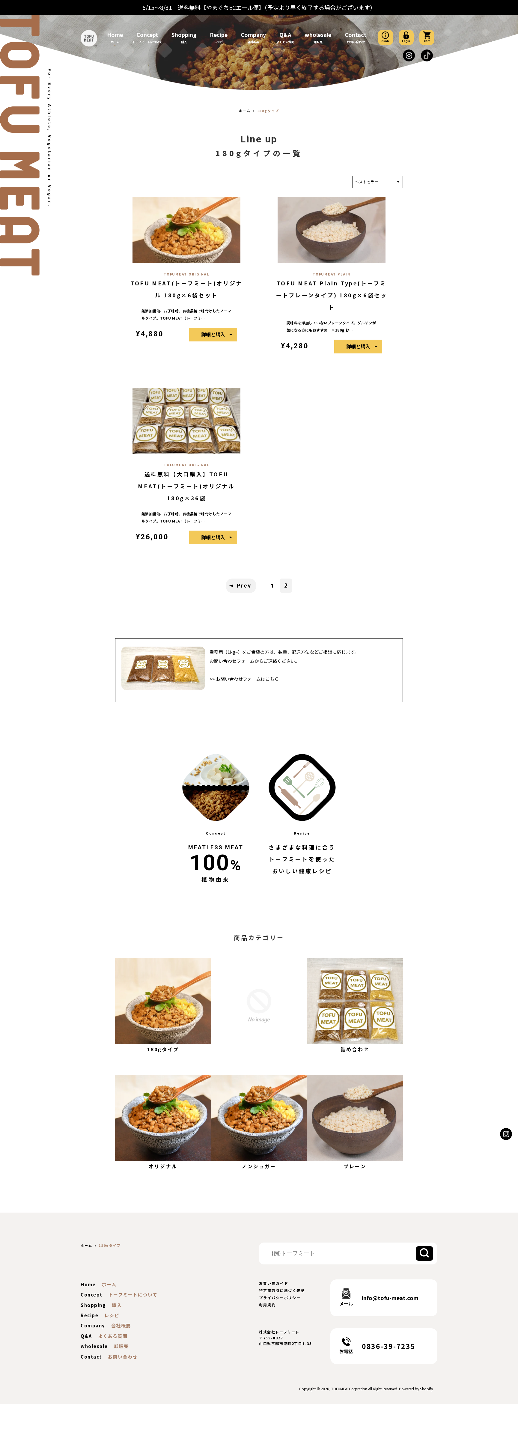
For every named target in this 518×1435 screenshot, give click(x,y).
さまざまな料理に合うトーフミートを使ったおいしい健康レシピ (302, 859)
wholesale (318, 34)
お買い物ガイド (273, 1283)
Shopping (183, 34)
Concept (147, 34)
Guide (385, 41)
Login (406, 41)
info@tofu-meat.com (390, 1298)
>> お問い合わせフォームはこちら (244, 679)
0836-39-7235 (388, 1346)
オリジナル (163, 1166)
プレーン (355, 1166)
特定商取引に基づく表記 (282, 1290)
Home (115, 34)
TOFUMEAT (340, 1388)
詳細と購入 (213, 334)
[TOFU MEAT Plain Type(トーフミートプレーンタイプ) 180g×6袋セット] (332, 260)
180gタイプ (163, 1049)
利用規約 (267, 1304)
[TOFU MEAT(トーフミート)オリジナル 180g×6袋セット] (186, 260)
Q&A (285, 34)
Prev (244, 585)
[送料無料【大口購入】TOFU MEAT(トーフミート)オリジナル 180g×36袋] (186, 451)
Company (253, 34)
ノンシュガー (259, 1166)
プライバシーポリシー (280, 1297)
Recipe (219, 34)
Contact (356, 34)
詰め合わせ (355, 1049)
